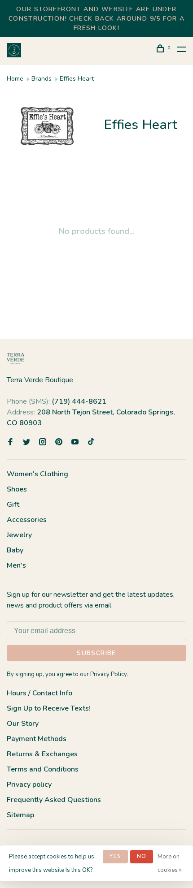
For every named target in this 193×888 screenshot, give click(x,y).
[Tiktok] (91, 443)
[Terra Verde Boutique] (15, 358)
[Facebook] (10, 443)
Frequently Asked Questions (54, 800)
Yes (115, 856)
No (141, 856)
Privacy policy (29, 784)
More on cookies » (170, 863)
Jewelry (19, 535)
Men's (16, 565)
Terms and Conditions (43, 769)
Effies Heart (77, 78)
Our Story (23, 724)
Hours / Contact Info (39, 693)
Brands (41, 78)
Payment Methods (36, 739)
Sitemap (20, 815)
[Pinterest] (58, 443)
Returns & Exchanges (42, 754)
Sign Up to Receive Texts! (49, 708)
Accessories (27, 520)
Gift (13, 504)
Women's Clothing (37, 474)
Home (15, 78)
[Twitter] (26, 443)
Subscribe (96, 653)
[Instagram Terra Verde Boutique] (42, 443)
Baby (15, 550)
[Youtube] (75, 443)
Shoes (17, 489)
